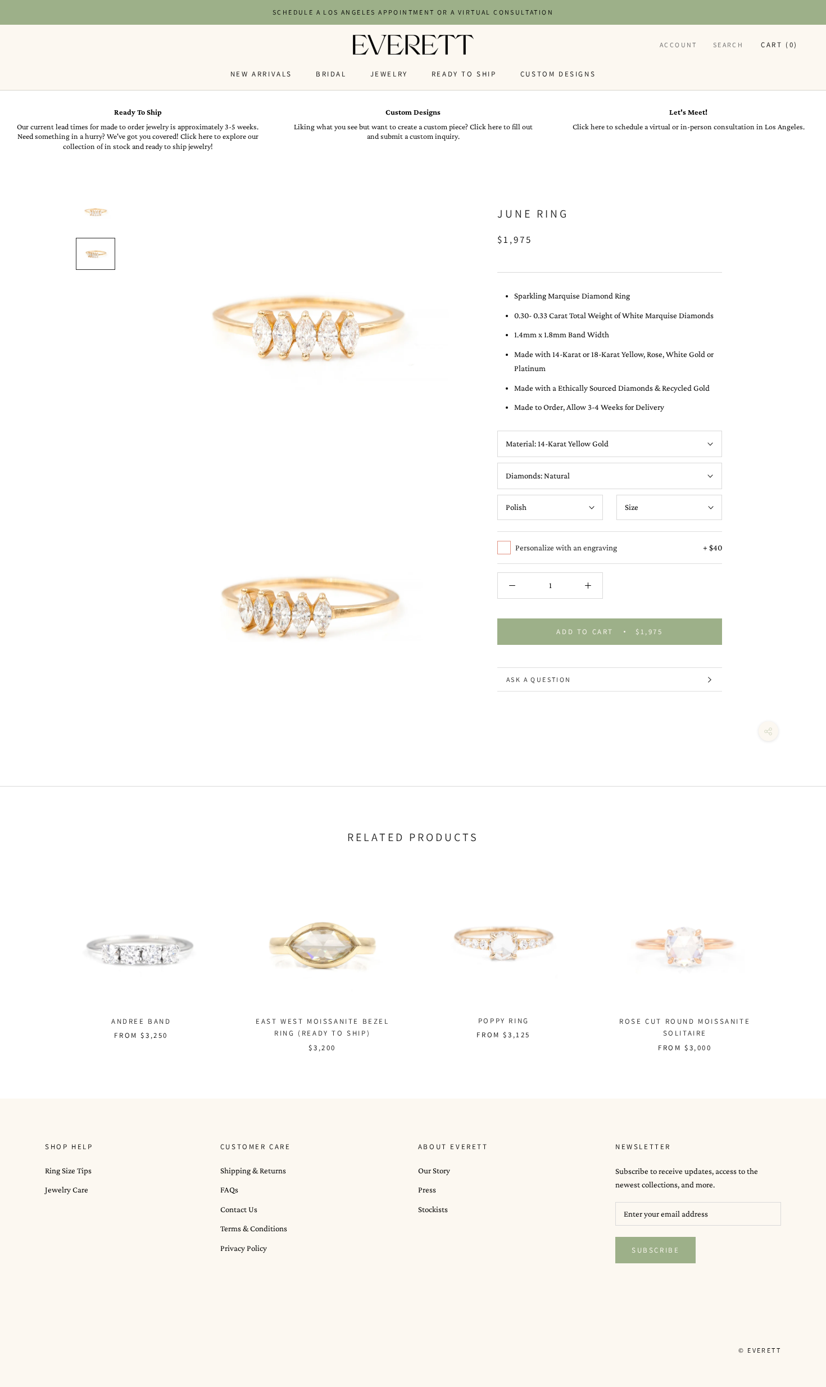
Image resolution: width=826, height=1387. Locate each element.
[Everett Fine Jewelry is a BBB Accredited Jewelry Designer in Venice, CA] (73, 1349)
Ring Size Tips (68, 1170)
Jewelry (389, 74)
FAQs (229, 1189)
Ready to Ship (464, 74)
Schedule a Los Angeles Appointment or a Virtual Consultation (413, 12)
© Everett (759, 1350)
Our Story (434, 1170)
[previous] (35, 957)
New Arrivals (261, 74)
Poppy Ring (503, 1020)
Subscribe (655, 1250)
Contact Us (238, 1209)
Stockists (433, 1209)
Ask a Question (538, 679)
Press (427, 1189)
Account (678, 44)
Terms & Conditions (253, 1228)
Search (728, 44)
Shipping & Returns (253, 1170)
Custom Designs (558, 74)
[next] (791, 957)
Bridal (331, 74)
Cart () (779, 44)
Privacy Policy (243, 1248)
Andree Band (141, 1021)
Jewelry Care (66, 1189)
